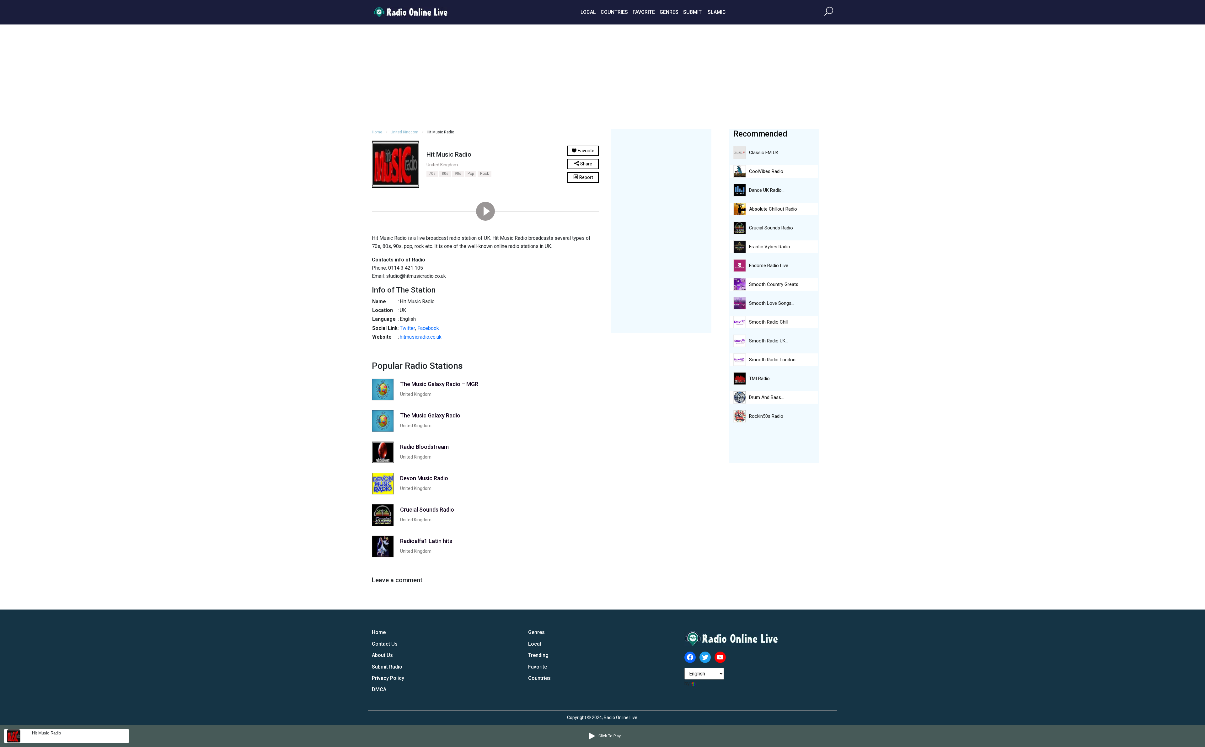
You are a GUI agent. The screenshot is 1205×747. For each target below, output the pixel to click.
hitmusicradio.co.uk (421, 337)
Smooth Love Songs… (771, 303)
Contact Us (385, 644)
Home (377, 132)
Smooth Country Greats (773, 284)
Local (588, 12)
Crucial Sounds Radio (771, 228)
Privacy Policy (388, 678)
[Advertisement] (602, 76)
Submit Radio (387, 667)
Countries (614, 12)
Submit (692, 12)
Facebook (428, 328)
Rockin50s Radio (766, 416)
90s (458, 173)
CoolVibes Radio (766, 171)
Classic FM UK (764, 152)
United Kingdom (404, 132)
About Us (382, 655)
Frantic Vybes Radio (769, 247)
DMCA (379, 689)
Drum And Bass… (766, 397)
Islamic (716, 12)
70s (432, 173)
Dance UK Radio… (767, 190)
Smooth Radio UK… (768, 341)
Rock (484, 173)
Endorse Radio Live (768, 265)
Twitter (407, 328)
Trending (538, 655)
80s (445, 173)
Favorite (644, 12)
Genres (669, 12)
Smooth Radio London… (773, 360)
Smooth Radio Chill (768, 322)
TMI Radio (759, 378)
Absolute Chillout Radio (773, 209)
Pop (471, 173)
